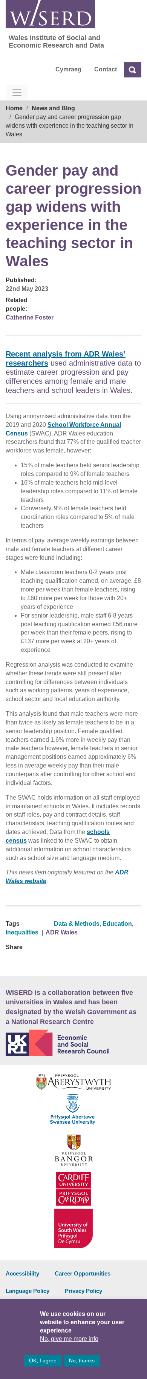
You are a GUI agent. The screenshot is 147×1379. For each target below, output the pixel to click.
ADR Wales (62, 932)
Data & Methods (77, 923)
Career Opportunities (82, 1273)
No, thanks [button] (82, 1360)
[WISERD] (50, 14)
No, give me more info (69, 1339)
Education (117, 923)
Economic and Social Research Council (73, 1043)
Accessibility (22, 1273)
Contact (105, 69)
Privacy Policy (83, 1291)
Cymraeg (68, 69)
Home (14, 108)
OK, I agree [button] (43, 1360)
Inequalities (22, 932)
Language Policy (27, 1291)
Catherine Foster (30, 317)
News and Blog (53, 108)
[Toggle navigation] (17, 92)
